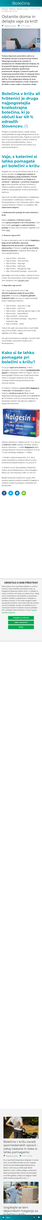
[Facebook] (4, 493)
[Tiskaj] (24, 493)
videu (21, 333)
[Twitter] (11, 493)
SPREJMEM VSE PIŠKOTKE (21, 618)
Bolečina (21, 3)
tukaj (8, 230)
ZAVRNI (21, 627)
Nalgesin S (35, 388)
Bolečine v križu (22, 9)
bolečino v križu (14, 177)
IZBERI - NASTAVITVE (21, 622)
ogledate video (23, 280)
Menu (8, 1217)
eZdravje (5, 9)
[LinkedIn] (17, 493)
